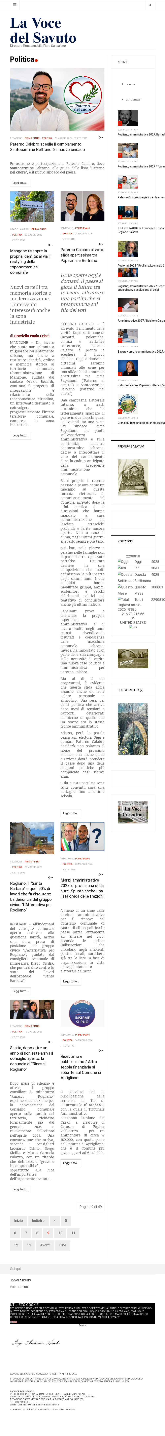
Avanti (45, 1245)
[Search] (150, 5)
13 (29, 1245)
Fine (62, 1245)
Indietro (38, 1221)
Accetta (82, 1325)
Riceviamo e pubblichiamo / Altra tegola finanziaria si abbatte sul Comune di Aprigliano (81, 1067)
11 (73, 1233)
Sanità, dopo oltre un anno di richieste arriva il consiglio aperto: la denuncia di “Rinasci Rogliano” (31, 1058)
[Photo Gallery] (133, 728)
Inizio (18, 1221)
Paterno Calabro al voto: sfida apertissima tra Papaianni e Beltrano (82, 255)
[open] (15, 5)
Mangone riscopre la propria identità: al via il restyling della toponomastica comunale (30, 261)
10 (60, 1233)
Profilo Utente (19, 1287)
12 (16, 1245)
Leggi (13, 1322)
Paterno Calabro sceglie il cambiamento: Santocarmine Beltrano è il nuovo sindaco (47, 147)
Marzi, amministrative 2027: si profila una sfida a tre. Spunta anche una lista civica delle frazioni (82, 888)
